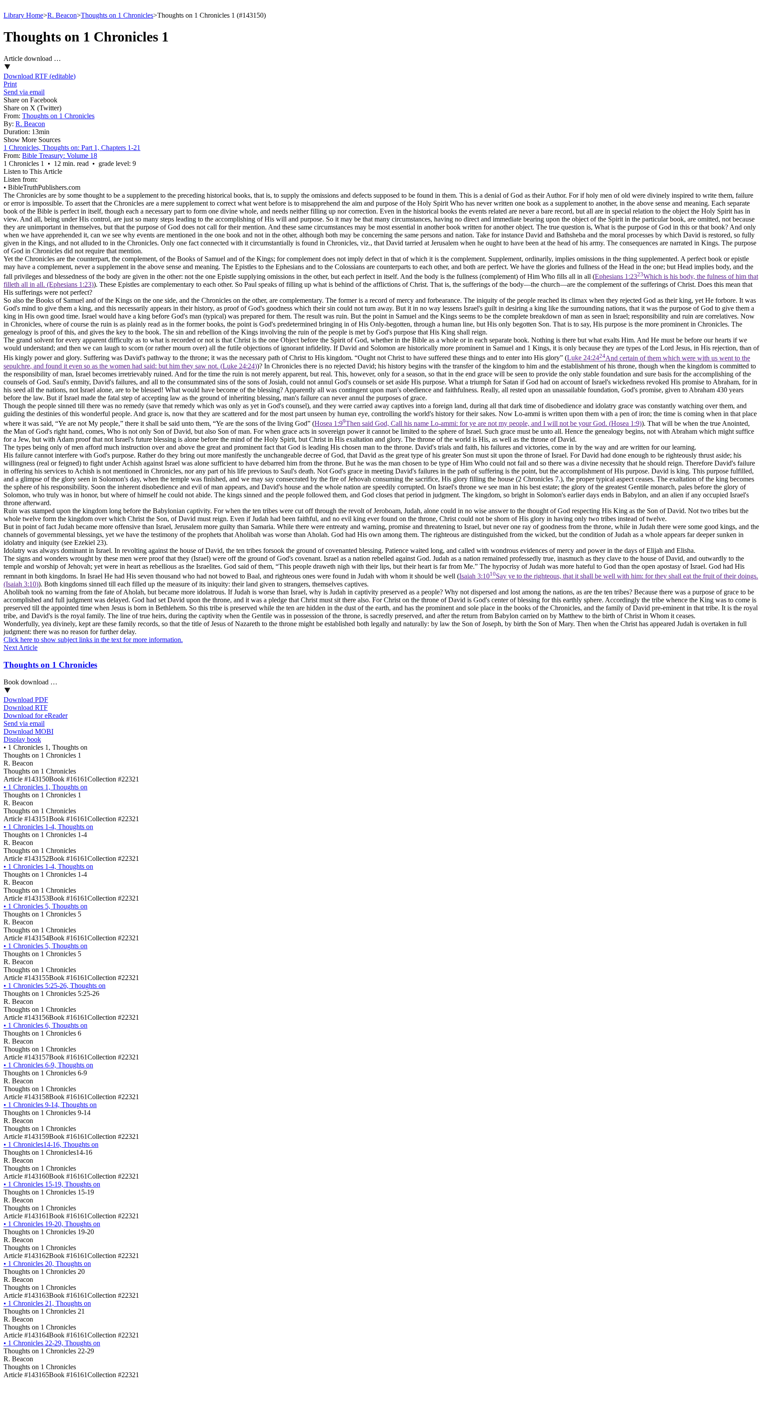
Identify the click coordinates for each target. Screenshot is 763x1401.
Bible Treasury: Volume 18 (59, 155)
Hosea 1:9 (478, 423)
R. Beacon (62, 15)
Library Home (23, 15)
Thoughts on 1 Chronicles (117, 15)
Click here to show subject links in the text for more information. (93, 639)
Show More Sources (32, 139)
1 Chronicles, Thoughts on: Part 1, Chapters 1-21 (72, 147)
